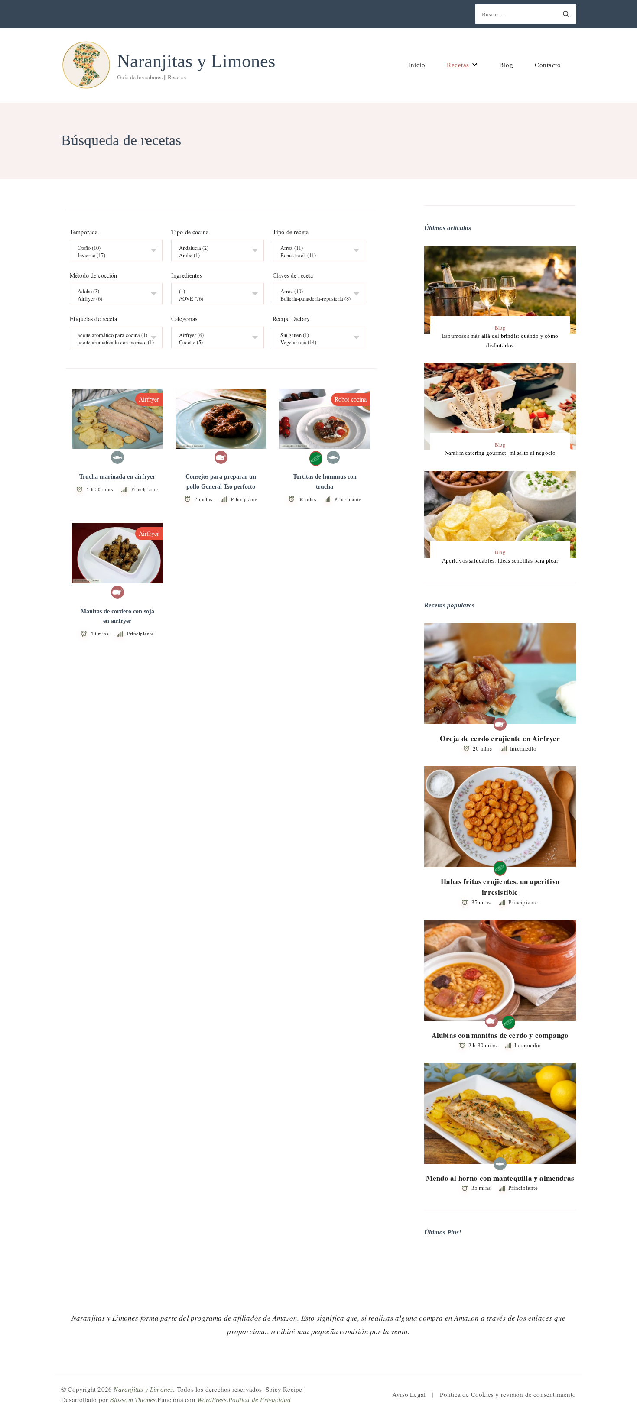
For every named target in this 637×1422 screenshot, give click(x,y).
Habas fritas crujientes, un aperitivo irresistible (500, 887)
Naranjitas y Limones (196, 61)
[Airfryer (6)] (113, 299)
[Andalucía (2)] (214, 248)
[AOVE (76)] (214, 299)
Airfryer (149, 399)
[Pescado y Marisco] (117, 457)
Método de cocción (93, 276)
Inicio (416, 65)
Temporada (84, 232)
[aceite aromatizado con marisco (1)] (113, 342)
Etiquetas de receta (93, 319)
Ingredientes (186, 276)
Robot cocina (351, 399)
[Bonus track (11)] (316, 255)
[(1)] (214, 291)
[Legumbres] (315, 457)
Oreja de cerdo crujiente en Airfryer (500, 738)
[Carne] (221, 457)
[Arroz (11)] (316, 248)
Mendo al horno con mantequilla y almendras (500, 1178)
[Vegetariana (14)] (316, 342)
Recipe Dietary (291, 319)
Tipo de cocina (189, 232)
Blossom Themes (133, 1399)
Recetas (458, 65)
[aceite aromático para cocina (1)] (113, 335)
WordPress (212, 1399)
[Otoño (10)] (113, 248)
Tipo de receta (291, 232)
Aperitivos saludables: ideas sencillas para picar (500, 560)
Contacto (548, 65)
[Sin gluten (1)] (316, 335)
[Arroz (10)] (316, 291)
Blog (506, 65)
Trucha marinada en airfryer (117, 477)
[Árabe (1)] (214, 255)
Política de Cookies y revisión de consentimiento (508, 1394)
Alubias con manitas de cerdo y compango (500, 1035)
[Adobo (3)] (113, 291)
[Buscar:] (515, 14)
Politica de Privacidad (259, 1399)
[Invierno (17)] (113, 255)
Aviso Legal (409, 1394)
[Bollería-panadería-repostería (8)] (316, 299)
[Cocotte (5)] (214, 342)
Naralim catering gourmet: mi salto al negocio (500, 453)
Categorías (184, 319)
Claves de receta (293, 276)
